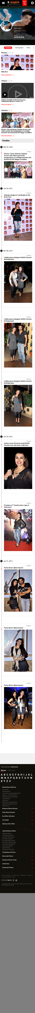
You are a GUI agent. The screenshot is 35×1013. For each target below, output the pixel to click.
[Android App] (13, 880)
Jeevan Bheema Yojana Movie (10, 796)
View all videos (6, 104)
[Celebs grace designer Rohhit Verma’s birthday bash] (18, 282)
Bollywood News (6, 833)
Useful (5, 863)
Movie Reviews (6, 847)
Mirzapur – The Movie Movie (9, 795)
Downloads (7, 867)
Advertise (8, 875)
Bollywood (9, 860)
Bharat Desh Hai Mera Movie (9, 802)
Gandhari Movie (6, 791)
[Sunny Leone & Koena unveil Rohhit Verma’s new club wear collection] (18, 468)
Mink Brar (4, 72)
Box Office (8, 816)
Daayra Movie (5, 805)
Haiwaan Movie (6, 798)
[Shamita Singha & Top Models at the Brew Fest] (18, 220)
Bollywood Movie (10, 808)
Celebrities (11, 770)
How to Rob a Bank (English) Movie (11, 793)
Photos (6, 53)
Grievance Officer (7, 877)
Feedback (23, 875)
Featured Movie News (8, 835)
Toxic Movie (5, 789)
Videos (5, 81)
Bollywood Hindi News (8, 849)
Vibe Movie (5, 800)
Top (5, 820)
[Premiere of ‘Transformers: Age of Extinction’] (18, 530)
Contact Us (30, 875)
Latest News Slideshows (8, 844)
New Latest (7, 856)
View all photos (6, 75)
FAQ (14, 877)
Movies (3, 770)
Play (5, 94)
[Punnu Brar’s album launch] (18, 590)
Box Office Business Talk (8, 840)
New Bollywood (9, 787)
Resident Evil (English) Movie (9, 804)
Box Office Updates (7, 838)
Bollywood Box (8, 824)
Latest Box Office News (8, 837)
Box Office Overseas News (9, 842)
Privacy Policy (15, 875)
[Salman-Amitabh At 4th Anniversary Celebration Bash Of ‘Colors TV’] (17, 95)
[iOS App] (16, 880)
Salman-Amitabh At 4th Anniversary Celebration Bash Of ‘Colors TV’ (13, 100)
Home (3, 875)
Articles (5, 110)
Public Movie (8, 812)
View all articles (6, 136)
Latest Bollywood (9, 831)
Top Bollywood (9, 852)
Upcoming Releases (7, 846)
